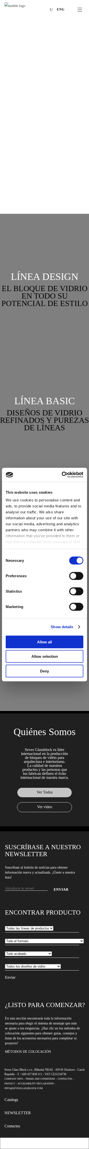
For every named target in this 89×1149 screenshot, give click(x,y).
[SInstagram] (29, 10)
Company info (13, 1078)
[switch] (76, 576)
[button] (44, 276)
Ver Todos (45, 792)
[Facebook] (22, 10)
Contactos (65, 1078)
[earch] (52, 9)
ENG (61, 9)
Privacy (9, 1083)
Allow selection (44, 656)
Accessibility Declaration (36, 1083)
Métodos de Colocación (28, 1052)
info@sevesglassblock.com (23, 1088)
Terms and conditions (40, 1078)
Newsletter (17, 1112)
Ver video (44, 807)
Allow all (44, 642)
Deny (44, 671)
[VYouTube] (37, 10)
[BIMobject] (44, 10)
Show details (62, 627)
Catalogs (11, 1099)
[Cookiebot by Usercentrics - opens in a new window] (62, 475)
